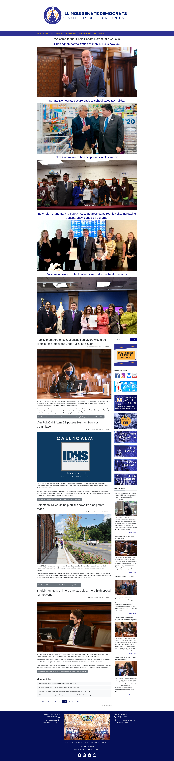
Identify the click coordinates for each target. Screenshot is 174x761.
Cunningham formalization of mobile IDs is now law (87, 44)
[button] (46, 33)
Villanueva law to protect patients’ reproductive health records (87, 274)
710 (52, 701)
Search (134, 339)
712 (60, 701)
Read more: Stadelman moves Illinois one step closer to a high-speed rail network (62, 671)
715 (73, 701)
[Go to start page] (38, 701)
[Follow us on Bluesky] (129, 375)
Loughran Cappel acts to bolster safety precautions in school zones (59, 687)
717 (82, 701)
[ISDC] (86, 15)
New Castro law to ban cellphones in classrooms (87, 157)
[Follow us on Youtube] (94, 754)
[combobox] (122, 339)
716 (77, 701)
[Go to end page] (87, 701)
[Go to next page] (85, 701)
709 (47, 701)
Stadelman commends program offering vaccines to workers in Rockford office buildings (65, 695)
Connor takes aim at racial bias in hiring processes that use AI (57, 683)
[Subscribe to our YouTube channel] (134, 375)
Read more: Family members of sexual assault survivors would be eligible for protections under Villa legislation (70, 417)
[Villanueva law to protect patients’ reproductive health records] (87, 305)
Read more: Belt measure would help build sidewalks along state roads (59, 585)
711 (56, 701)
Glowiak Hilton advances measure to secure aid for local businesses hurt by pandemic (64, 691)
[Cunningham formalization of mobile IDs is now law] (87, 72)
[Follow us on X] (90, 754)
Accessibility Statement (87, 746)
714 (69, 701)
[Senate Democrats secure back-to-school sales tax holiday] (87, 128)
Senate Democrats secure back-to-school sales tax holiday (87, 100)
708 (43, 701)
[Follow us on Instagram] (123, 375)
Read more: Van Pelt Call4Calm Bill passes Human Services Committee (59, 499)
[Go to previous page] (40, 701)
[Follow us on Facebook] (117, 375)
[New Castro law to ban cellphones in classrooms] (87, 185)
